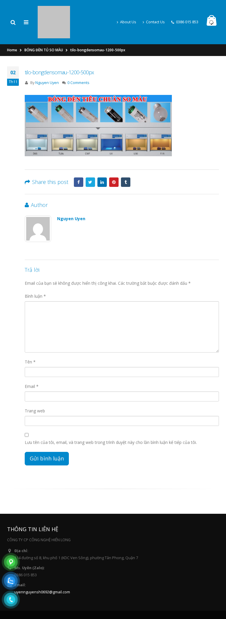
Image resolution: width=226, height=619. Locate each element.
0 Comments (78, 63)
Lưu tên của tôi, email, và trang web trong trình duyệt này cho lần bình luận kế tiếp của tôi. (111, 423)
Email (32, 367)
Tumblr (125, 163)
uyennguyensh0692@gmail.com (42, 573)
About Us (128, 12)
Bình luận (35, 277)
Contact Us (155, 12)
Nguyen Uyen (47, 63)
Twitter (90, 163)
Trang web (35, 392)
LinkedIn (102, 163)
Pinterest (114, 163)
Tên (30, 343)
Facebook (78, 163)
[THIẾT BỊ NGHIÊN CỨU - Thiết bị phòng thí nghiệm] (54, 12)
